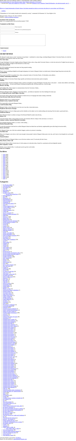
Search (4, 50)
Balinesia (5, 191)
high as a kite (6, 262)
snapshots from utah (7, 379)
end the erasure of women (9, 222)
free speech (5, 236)
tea (3, 400)
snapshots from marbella (8, 351)
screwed (5, 314)
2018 (4, 165)
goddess (5, 244)
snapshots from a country (9, 319)
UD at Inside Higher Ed (5, 2)
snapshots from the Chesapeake (10, 376)
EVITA (4, 224)
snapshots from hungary (8, 335)
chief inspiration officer (8, 203)
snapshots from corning (8, 327)
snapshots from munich (8, 354)
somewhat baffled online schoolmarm (11, 390)
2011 (4, 174)
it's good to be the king (8, 271)
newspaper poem (7, 292)
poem (4, 303)
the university (6, 414)
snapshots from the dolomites (10, 378)
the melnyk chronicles (8, 407)
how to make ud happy (8, 264)
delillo (4, 215)
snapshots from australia (8, 322)
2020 (4, 162)
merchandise (6, 284)
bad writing (5, 190)
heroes (4, 259)
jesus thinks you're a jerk (8, 274)
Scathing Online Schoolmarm (10, 312)
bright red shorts (7, 200)
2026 (4, 154)
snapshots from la (7, 346)
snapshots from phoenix (8, 359)
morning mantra (6, 291)
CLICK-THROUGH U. (8, 206)
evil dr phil (5, 223)
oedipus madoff (6, 296)
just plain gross (6, 275)
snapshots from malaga (8, 350)
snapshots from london (8, 348)
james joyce (5, 272)
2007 (4, 178)
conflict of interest (7, 210)
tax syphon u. (6, 399)
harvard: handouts (7, 255)
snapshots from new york (9, 356)
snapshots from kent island (9, 342)
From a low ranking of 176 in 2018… (17, 3)
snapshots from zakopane (9, 387)
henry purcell (6, 258)
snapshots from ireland (8, 340)
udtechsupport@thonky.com (20, 439)
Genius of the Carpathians (9, 239)
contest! (5, 211)
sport (4, 392)
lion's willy (5, 279)
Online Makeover (7, 299)
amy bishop (5, 187)
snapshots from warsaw (8, 384)
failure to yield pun (7, 228)
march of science (7, 283)
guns (4, 250)
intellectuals (5, 268)
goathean (5, 243)
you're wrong (6, 434)
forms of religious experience (11, 17)
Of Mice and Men (7, 298)
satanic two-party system (8, 311)
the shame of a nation (8, 412)
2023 (4, 158)
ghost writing (6, 242)
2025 (4, 156)
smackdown (6, 318)
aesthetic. (3, 10)
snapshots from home (8, 332)
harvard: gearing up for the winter (11, 254)
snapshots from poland (8, 360)
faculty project (6, 227)
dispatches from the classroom (10, 220)
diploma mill (6, 219)
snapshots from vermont (8, 382)
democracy (5, 216)
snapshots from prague (8, 362)
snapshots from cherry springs (10, 326)
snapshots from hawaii (8, 331)
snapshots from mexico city (9, 352)
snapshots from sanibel (8, 364)
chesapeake (5, 202)
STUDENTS (6, 395)
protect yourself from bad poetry (10, 310)
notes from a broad (7, 294)
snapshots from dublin (8, 328)
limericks (5, 278)
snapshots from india (8, 339)
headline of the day (7, 256)
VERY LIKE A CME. (8, 427)
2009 (4, 177)
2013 (4, 172)
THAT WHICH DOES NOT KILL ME (12, 406)
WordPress (18, 437)
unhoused (5, 426)
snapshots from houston (8, 334)
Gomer (4, 246)
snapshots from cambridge (9, 324)
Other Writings (25, 2)
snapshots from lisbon (8, 347)
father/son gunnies (7, 230)
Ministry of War (6, 288)
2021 (4, 161)
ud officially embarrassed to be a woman (12, 422)
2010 (4, 176)
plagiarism (5, 302)
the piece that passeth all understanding (12, 410)
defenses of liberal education (9, 214)
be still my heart (6, 192)
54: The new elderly (7, 185)
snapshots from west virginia (9, 386)
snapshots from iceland (8, 338)
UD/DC (5, 424)
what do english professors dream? (11, 431)
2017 (4, 166)
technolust (5, 404)
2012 (4, 173)
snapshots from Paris (8, 358)
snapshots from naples (8, 355)
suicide (4, 396)
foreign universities (7, 234)
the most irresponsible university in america (13, 408)
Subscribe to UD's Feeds (35, 2)
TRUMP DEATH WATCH (9, 418)
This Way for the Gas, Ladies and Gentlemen (13, 415)
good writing (6, 247)
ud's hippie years (7, 423)
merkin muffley (6, 286)
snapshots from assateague (9, 320)
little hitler (5, 280)
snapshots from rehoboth (8, 363)
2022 (4, 160)
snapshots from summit (8, 370)
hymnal (4, 267)
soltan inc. (5, 388)
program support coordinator (9, 308)
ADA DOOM (6, 186)
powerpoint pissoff (7, 306)
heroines (5, 260)
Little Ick (5, 282)
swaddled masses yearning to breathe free (12, 398)
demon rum (5, 218)
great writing (6, 248)
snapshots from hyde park (9, 336)
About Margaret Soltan (16, 2)
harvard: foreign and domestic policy (11, 252)
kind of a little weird (7, 276)
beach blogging (6, 195)
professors (5, 307)
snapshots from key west (8, 343)
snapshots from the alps (8, 372)
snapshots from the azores (9, 374)
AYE (4, 188)
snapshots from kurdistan (9, 344)
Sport (4, 394)
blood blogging (6, 199)
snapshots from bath (7, 323)
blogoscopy (5, 198)
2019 (4, 164)
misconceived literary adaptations (10, 290)
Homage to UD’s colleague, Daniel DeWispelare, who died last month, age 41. (50, 3)
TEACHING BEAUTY (8, 403)
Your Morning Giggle (8, 435)
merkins (5, 287)
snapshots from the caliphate (9, 375)
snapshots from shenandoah (9, 368)
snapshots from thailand (8, 371)
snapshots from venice (8, 380)
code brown (6, 208)
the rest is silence (7, 411)
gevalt (4, 240)
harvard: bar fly (6, 251)
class (4, 204)
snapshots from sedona (8, 367)
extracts (5, 226)
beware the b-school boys (12, 194)
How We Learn (6, 266)
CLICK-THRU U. (7, 207)
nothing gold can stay (8, 295)
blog (4, 196)
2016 (4, 168)
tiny (4, 416)
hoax (4, 263)
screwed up (5, 315)
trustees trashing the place (9, 420)
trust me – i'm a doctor (8, 419)
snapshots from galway (8, 330)
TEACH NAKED (7, 402)
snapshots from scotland (8, 366)
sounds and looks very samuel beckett (12, 391)
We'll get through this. (8, 430)
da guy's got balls (7, 212)
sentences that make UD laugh (10, 316)
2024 (4, 157)
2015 (4, 169)
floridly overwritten (7, 232)
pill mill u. (5, 300)
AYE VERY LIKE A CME (12, 428)
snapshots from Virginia (8, 383)
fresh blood (5, 238)
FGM (4, 231)
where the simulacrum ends (9, 432)
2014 (4, 170)
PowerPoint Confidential (9, 304)
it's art (4, 270)
